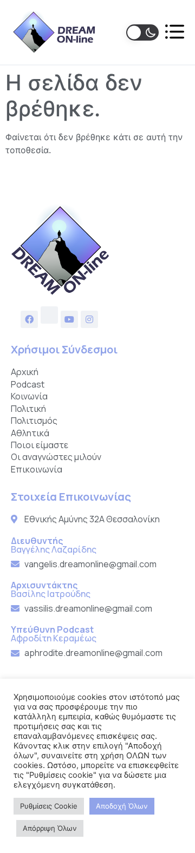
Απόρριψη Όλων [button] (50, 828)
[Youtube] (69, 319)
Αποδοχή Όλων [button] (122, 806)
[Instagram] (89, 319)
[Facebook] (29, 319)
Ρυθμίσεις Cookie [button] (48, 806)
